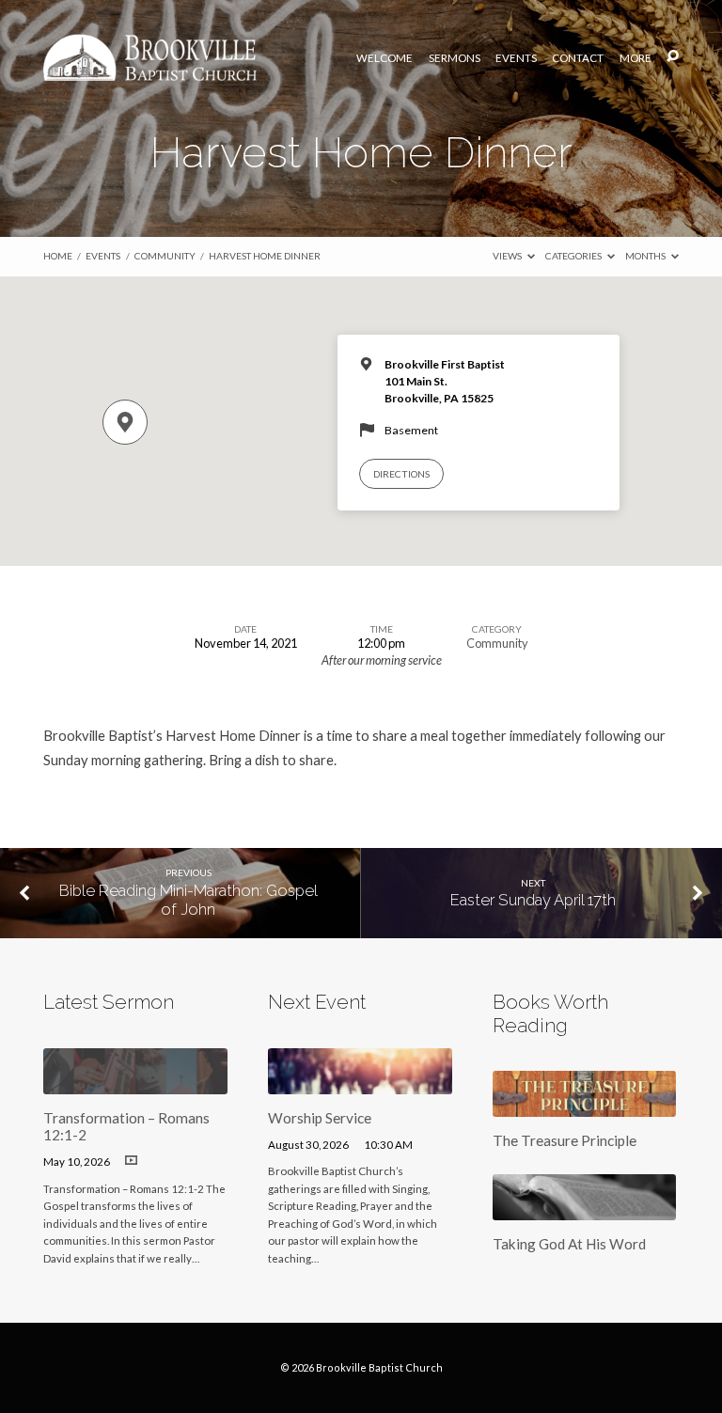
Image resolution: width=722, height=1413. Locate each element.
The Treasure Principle (564, 1140)
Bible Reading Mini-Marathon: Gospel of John (188, 899)
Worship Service (319, 1117)
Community (165, 255)
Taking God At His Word (569, 1243)
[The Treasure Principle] (585, 1105)
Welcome (384, 58)
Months (646, 255)
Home (57, 255)
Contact (578, 58)
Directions (401, 473)
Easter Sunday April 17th (533, 899)
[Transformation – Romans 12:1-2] (135, 1083)
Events (516, 58)
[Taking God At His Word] (585, 1209)
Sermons (454, 58)
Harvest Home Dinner (265, 255)
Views (508, 255)
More (635, 58)
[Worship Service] (360, 1083)
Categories (574, 255)
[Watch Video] (131, 1160)
